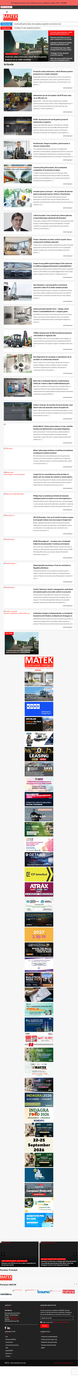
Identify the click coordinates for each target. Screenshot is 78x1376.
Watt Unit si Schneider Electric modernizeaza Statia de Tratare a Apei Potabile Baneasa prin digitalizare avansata (51, 383)
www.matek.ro (14, 1319)
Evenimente (9, 1342)
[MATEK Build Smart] (6, 1277)
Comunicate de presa (12, 1345)
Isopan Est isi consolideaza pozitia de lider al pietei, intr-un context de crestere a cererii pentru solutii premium (52, 476)
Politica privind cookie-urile (49, 1339)
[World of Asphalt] (19, 1290)
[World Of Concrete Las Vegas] (31, 1290)
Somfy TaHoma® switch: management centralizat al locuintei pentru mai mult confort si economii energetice (53, 591)
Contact (8, 1356)
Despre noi (9, 1353)
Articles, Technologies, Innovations (53, 1259)
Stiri (7, 1336)
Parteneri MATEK (11, 1339)
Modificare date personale (49, 1342)
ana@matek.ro (13, 1317)
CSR (7, 1348)
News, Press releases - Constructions (18, 53)
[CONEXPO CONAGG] (56, 1290)
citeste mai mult (67, 88)
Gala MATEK (9, 1350)
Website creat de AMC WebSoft (63, 1363)
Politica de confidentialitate (61, 1322)
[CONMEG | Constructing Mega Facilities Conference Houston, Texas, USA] (6, 1294)
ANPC (43, 1348)
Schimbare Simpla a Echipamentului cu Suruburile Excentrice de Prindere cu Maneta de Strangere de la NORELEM (53, 615)
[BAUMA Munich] (44, 1291)
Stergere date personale (48, 1345)
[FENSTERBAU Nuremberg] (69, 1292)
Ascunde (63, 3)
